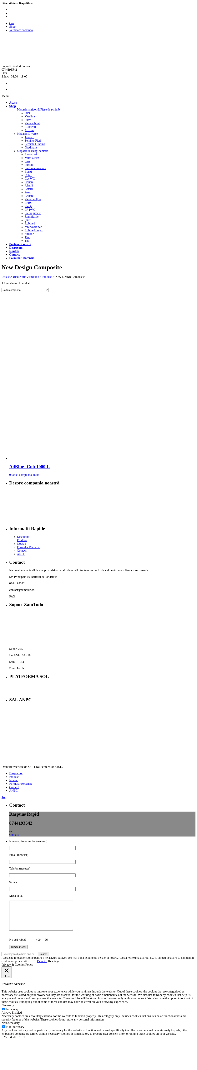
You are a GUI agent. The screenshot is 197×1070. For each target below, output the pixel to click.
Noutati (21, 543)
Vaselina (30, 116)
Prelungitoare (33, 213)
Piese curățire (33, 199)
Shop (12, 26)
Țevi (27, 237)
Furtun (29, 164)
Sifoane (29, 233)
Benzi (28, 171)
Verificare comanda (21, 30)
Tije (27, 240)
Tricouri (29, 137)
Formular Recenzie (28, 547)
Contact (21, 550)
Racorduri (31, 154)
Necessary (12, 1009)
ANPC (21, 554)
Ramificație (31, 216)
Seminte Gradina (35, 144)
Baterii (29, 189)
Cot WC (30, 178)
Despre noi (23, 536)
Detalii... (42, 961)
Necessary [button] (8, 1005)
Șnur (27, 220)
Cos (11, 23)
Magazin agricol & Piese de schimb (38, 109)
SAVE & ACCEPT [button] (13, 1037)
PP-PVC (30, 209)
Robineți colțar (34, 230)
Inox (27, 161)
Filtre (28, 119)
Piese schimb (32, 123)
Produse (22, 540)
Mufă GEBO (33, 157)
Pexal (28, 192)
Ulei (27, 113)
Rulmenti (30, 126)
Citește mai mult (29, 474)
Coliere (29, 182)
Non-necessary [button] (11, 1023)
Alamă (29, 185)
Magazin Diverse (27, 133)
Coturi (28, 175)
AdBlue (29, 130)
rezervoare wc (33, 227)
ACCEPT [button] (30, 961)
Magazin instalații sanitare (32, 151)
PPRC (28, 202)
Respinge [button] (53, 961)
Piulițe (28, 206)
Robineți (30, 223)
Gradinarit (31, 147)
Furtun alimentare (35, 168)
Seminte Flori (33, 140)
